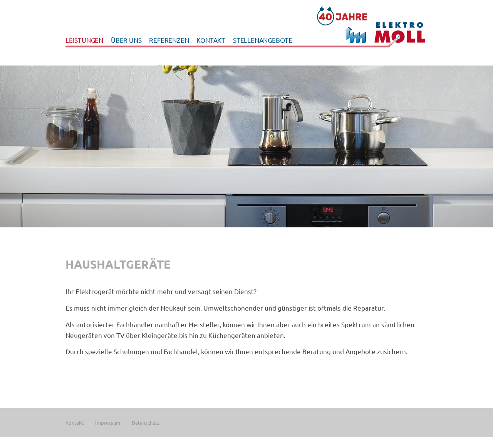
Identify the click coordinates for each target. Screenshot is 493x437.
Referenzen (169, 40)
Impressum (107, 422)
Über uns (126, 40)
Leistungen (84, 40)
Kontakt (210, 40)
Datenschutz (145, 422)
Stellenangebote (262, 40)
